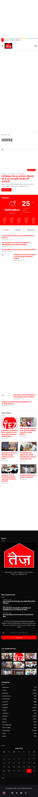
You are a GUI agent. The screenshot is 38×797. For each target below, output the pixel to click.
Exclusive (5, 701)
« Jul (2, 778)
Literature (5, 713)
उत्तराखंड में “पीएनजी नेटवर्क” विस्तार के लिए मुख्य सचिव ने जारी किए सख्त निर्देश (8, 478)
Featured (5, 704)
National (4, 716)
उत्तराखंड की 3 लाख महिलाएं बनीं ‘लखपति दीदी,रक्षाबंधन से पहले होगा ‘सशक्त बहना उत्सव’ (28, 456)
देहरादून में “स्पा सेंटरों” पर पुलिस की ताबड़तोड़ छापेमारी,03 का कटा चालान (21, 40)
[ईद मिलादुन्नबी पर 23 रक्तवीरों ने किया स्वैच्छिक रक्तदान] (7, 656)
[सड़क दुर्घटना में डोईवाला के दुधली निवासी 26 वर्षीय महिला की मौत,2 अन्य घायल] (19, 672)
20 (19, 767)
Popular (6, 230)
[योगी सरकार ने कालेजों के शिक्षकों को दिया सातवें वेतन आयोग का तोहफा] (7, 397)
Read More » (6, 190)
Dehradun (5, 693)
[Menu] (2, 46)
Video (4, 733)
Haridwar (5, 707)
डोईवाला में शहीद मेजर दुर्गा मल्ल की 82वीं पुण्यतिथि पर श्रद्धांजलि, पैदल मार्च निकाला (28, 431)
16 (34, 763)
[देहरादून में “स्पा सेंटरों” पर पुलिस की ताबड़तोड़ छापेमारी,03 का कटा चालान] (9, 446)
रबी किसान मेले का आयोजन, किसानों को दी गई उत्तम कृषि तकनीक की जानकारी (17, 179)
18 (9, 767)
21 (24, 767)
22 (29, 767)
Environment (6, 699)
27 (19, 771)
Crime (4, 690)
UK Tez (5, 174)
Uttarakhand (6, 730)
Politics (4, 719)
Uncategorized (6, 724)
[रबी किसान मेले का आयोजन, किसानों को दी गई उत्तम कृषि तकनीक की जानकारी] (7, 323)
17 (4, 767)
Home (4, 134)
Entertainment (6, 696)
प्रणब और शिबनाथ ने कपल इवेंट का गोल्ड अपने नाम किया (19, 250)
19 (14, 767)
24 (4, 771)
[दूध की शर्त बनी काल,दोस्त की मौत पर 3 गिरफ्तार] (28, 469)
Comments (30, 230)
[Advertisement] (19, 19)
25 (9, 771)
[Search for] (36, 46)
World (4, 736)
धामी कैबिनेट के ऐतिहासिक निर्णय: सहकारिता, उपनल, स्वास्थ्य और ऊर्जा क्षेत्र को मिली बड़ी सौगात (9, 433)
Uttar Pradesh (6, 727)
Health (4, 710)
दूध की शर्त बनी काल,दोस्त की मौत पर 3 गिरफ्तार (27, 476)
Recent (18, 230)
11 (9, 763)
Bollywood (5, 687)
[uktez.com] (8, 46)
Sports (4, 722)
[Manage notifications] (4, 792)
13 (19, 763)
